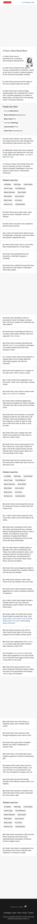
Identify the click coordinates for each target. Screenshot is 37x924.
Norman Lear (8, 204)
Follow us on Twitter (16, 907)
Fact (10, 119)
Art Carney (18, 200)
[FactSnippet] (7, 3)
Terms (19, 913)
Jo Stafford (29, 155)
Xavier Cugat (8, 188)
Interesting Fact (15, 115)
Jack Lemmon (19, 196)
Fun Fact (11, 111)
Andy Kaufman (20, 204)
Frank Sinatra (28, 184)
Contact (30, 913)
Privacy (24, 913)
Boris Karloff (22, 192)
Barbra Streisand (9, 192)
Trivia (11, 127)
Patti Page (9, 157)
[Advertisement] (18, 26)
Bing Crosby (8, 200)
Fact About (11, 123)
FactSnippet (7, 913)
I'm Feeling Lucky (28, 2)
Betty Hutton (8, 196)
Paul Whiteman (20, 188)
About (14, 913)
